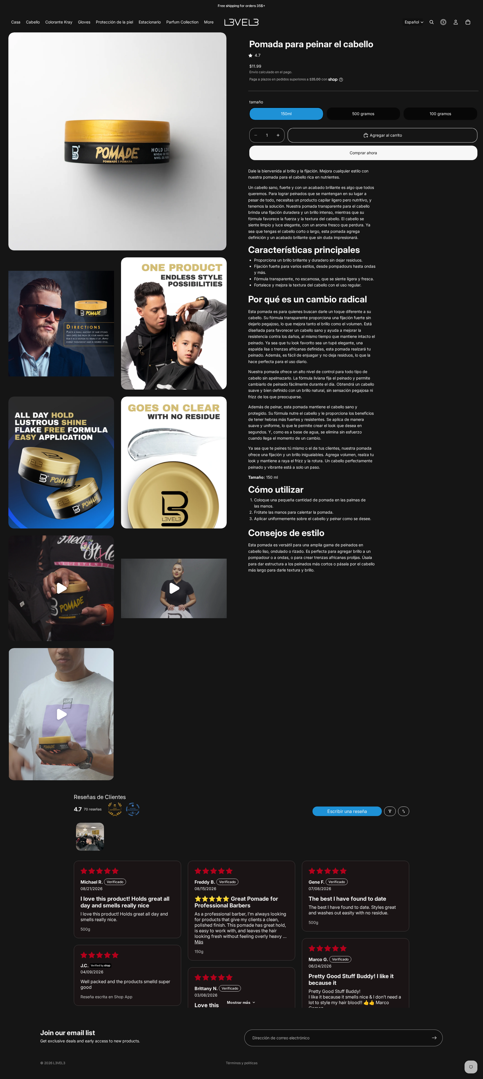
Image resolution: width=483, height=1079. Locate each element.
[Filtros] (390, 811)
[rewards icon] (443, 22)
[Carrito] (468, 22)
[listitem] (208, 22)
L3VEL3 (59, 1063)
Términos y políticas (241, 1063)
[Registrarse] (434, 1038)
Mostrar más (238, 1002)
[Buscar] (431, 22)
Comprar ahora (363, 152)
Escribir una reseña (347, 811)
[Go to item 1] (90, 837)
